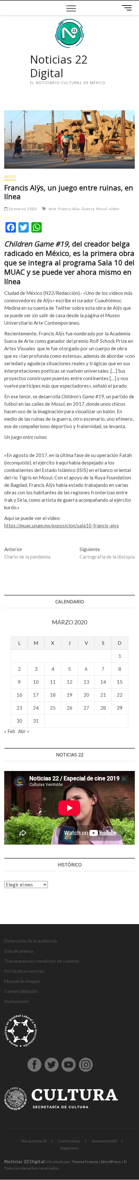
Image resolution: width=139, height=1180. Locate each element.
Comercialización (21, 991)
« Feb (9, 731)
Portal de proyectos (24, 971)
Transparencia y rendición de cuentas (42, 961)
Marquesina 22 (34, 1141)
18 (53, 695)
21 (103, 695)
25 (53, 708)
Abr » (23, 731)
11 (53, 682)
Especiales (69, 1148)
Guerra (87, 208)
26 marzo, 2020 (22, 208)
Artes (10, 176)
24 (36, 708)
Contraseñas (69, 1141)
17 (36, 695)
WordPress (111, 1161)
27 (86, 708)
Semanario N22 (104, 1141)
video (114, 208)
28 (103, 708)
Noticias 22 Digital (58, 66)
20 (86, 695)
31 (36, 721)
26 (69, 708)
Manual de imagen (22, 981)
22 (120, 695)
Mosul (101, 208)
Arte (52, 208)
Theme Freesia (85, 1161)
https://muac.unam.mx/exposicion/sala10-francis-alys (61, 525)
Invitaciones (16, 1001)
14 (103, 682)
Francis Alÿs (69, 208)
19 (69, 695)
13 (86, 682)
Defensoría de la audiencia (30, 941)
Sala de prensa (18, 951)
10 (36, 682)
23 (19, 708)
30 (19, 721)
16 (19, 695)
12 (69, 682)
